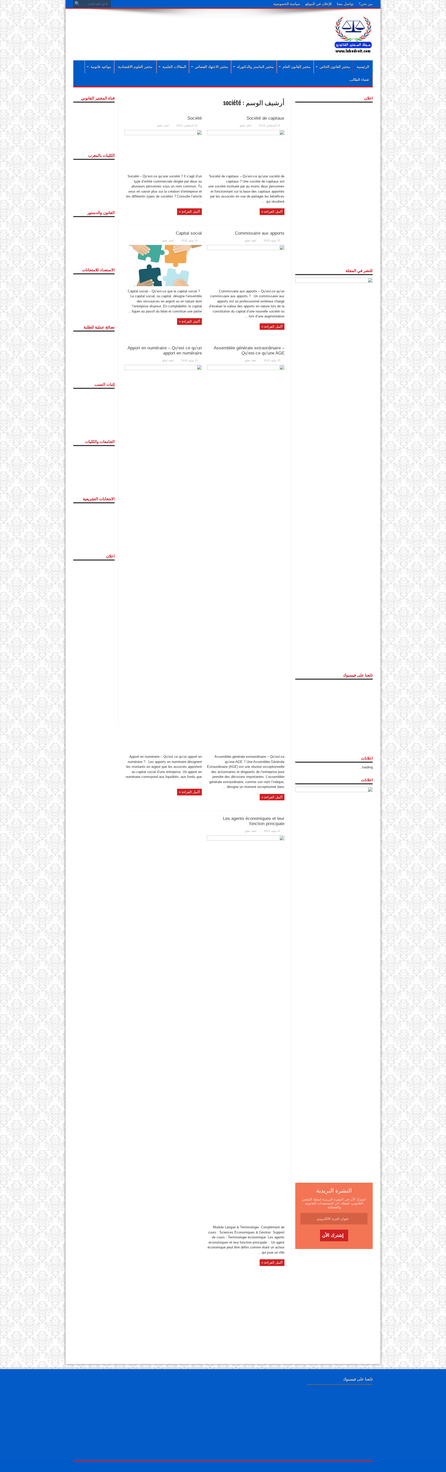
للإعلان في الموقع (318, 4)
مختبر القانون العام (297, 67)
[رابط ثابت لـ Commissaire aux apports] (245, 265)
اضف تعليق (245, 125)
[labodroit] (353, 33)
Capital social (189, 233)
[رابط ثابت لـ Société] (163, 150)
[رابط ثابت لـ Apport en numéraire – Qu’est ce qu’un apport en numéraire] (163, 558)
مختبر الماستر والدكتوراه (255, 67)
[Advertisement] (189, 28)
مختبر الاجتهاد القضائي (211, 67)
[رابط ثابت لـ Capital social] (163, 265)
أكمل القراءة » (272, 211)
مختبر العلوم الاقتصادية (135, 67)
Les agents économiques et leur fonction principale (253, 821)
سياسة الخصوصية (286, 4)
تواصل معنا (345, 4)
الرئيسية (363, 67)
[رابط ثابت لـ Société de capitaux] (245, 150)
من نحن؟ (366, 4)
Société (194, 118)
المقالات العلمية (174, 67)
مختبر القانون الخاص (335, 67)
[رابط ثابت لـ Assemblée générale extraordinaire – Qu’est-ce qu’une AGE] (245, 558)
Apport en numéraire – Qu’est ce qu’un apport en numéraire (165, 351)
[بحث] (77, 4)
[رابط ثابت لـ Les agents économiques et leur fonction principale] (245, 1028)
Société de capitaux (265, 118)
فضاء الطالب (359, 80)
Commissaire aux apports (259, 233)
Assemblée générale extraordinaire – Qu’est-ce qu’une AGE (249, 351)
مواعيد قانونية (101, 67)
